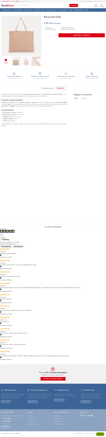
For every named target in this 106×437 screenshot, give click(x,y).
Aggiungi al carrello (81, 35)
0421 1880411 (6, 1)
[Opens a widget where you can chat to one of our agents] (100, 434)
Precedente (6, 246)
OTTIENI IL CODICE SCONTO (53, 379)
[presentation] (39, 36)
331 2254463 (16, 1)
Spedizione (60, 88)
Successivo (18, 246)
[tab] (47, 88)
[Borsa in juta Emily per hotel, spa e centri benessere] (21, 35)
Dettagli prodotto (48, 88)
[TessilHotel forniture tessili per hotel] (7, 5)
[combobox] (47, 5)
